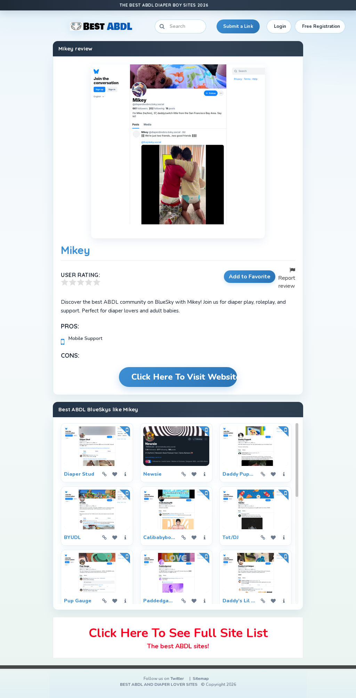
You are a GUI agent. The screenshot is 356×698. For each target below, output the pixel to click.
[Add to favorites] (115, 474)
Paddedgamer (159, 600)
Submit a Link (238, 26)
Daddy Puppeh (238, 474)
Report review (286, 282)
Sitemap (201, 678)
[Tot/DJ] (255, 509)
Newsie (152, 474)
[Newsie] (176, 446)
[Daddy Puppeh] (255, 446)
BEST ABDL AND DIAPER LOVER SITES (158, 684)
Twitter (177, 678)
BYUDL (72, 537)
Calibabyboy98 (159, 537)
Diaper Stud (79, 474)
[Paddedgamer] (176, 573)
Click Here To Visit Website (184, 376)
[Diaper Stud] (97, 446)
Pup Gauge (77, 600)
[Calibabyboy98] (176, 509)
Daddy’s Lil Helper (238, 600)
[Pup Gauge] (97, 573)
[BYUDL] (97, 509)
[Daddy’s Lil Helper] (255, 573)
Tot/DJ (230, 537)
